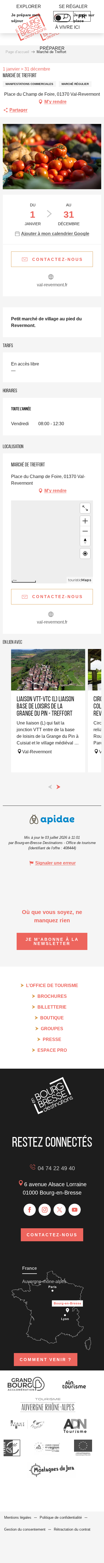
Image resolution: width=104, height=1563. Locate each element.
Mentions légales (17, 1517)
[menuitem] (28, 6)
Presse (52, 1039)
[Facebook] (30, 1210)
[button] (52, 156)
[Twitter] (60, 1210)
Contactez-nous (52, 1234)
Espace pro (52, 1050)
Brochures (52, 996)
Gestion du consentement (24, 1529)
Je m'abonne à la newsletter (52, 941)
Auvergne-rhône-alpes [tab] (44, 1281)
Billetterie (52, 1007)
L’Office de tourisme (52, 985)
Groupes (52, 1028)
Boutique (52, 1018)
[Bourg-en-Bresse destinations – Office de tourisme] (52, 1112)
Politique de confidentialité (61, 1517)
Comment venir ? (46, 1359)
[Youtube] (75, 1210)
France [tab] (29, 1268)
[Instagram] (45, 1210)
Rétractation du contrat (72, 1529)
